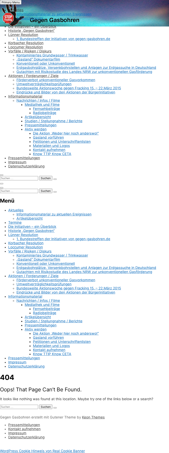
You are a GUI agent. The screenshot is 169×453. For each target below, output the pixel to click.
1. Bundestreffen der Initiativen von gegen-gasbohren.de (63, 39)
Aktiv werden (36, 129)
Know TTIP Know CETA (52, 154)
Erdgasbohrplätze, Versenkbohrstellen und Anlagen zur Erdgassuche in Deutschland (86, 68)
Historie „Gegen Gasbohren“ (31, 31)
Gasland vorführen (48, 137)
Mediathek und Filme (42, 105)
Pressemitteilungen (40, 125)
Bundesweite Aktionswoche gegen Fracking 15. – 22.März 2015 (68, 88)
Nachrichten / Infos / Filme (38, 100)
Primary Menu (11, 2)
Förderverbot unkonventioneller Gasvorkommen (55, 80)
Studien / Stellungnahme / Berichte (53, 121)
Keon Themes (93, 417)
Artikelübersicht (29, 18)
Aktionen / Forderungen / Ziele (33, 76)
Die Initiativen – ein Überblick (32, 26)
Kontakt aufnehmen (49, 150)
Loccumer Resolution (25, 47)
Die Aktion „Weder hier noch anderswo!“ (66, 133)
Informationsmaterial (25, 96)
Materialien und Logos (51, 146)
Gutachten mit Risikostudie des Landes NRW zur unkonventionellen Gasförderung (84, 72)
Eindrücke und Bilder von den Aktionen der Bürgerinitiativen (65, 92)
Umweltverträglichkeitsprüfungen (44, 84)
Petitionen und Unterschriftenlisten (62, 141)
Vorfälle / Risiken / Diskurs (30, 51)
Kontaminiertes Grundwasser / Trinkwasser (52, 55)
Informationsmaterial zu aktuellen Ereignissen (54, 14)
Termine (15, 22)
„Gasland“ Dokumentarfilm (38, 59)
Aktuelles (15, 10)
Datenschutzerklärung (26, 166)
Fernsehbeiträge (46, 109)
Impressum (17, 162)
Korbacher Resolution (25, 43)
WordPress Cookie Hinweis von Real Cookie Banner (42, 451)
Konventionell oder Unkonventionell (45, 63)
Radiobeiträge (44, 113)
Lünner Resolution (23, 35)
